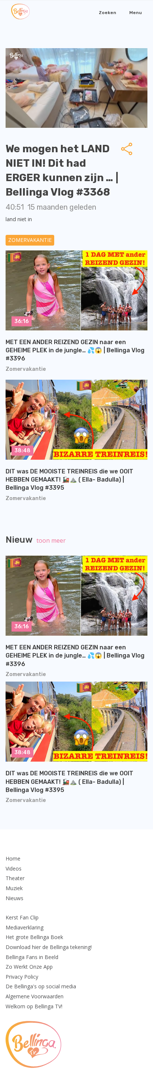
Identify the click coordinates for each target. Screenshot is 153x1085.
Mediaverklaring (24, 927)
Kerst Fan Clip (22, 917)
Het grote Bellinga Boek (34, 937)
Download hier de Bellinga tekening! (49, 947)
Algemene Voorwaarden (35, 996)
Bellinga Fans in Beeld (32, 957)
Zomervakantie (30, 239)
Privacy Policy (22, 976)
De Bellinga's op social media (41, 986)
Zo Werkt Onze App (29, 966)
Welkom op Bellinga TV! (34, 1006)
